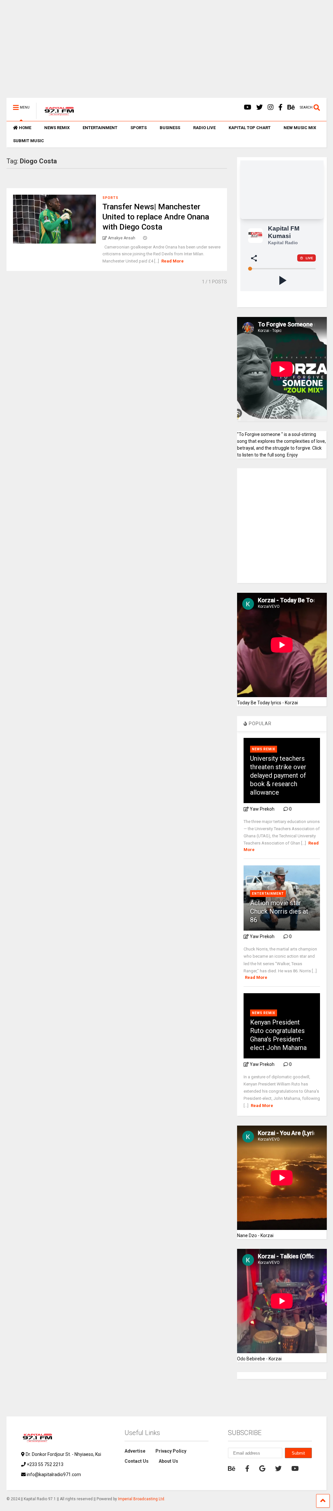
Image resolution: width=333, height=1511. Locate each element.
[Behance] (291, 107)
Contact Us (137, 1461)
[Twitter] (259, 107)
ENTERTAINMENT (100, 127)
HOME (25, 127)
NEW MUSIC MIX (300, 127)
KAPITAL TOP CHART (250, 127)
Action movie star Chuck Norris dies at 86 (279, 911)
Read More (172, 261)
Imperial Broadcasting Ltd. (141, 1499)
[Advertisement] (166, 52)
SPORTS (138, 127)
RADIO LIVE (204, 127)
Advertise (135, 1451)
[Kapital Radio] (55, 116)
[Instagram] (270, 107)
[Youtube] (247, 107)
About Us (168, 1461)
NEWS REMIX (57, 127)
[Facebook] (280, 107)
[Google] (262, 1469)
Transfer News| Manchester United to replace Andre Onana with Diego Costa (155, 217)
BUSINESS (170, 127)
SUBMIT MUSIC (28, 140)
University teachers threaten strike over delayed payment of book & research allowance (278, 775)
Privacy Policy (170, 1451)
